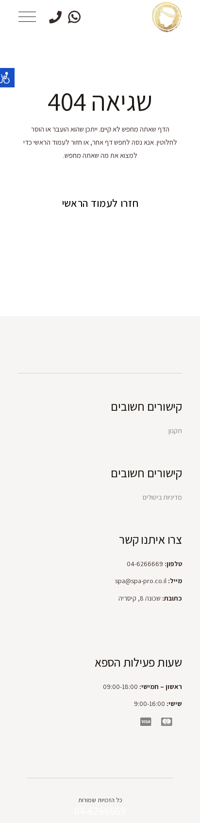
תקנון (175, 430)
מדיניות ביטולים (162, 497)
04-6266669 (100, 811)
